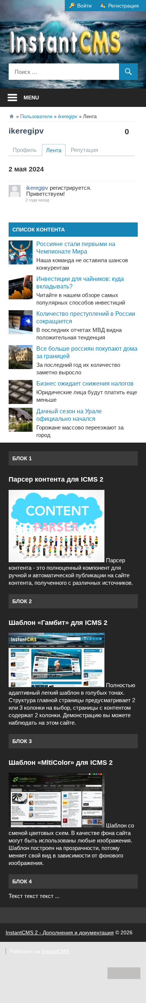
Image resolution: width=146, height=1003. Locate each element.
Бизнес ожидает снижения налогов (85, 383)
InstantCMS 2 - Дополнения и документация (60, 932)
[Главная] (12, 116)
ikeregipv (26, 130)
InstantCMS (55, 951)
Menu (31, 98)
